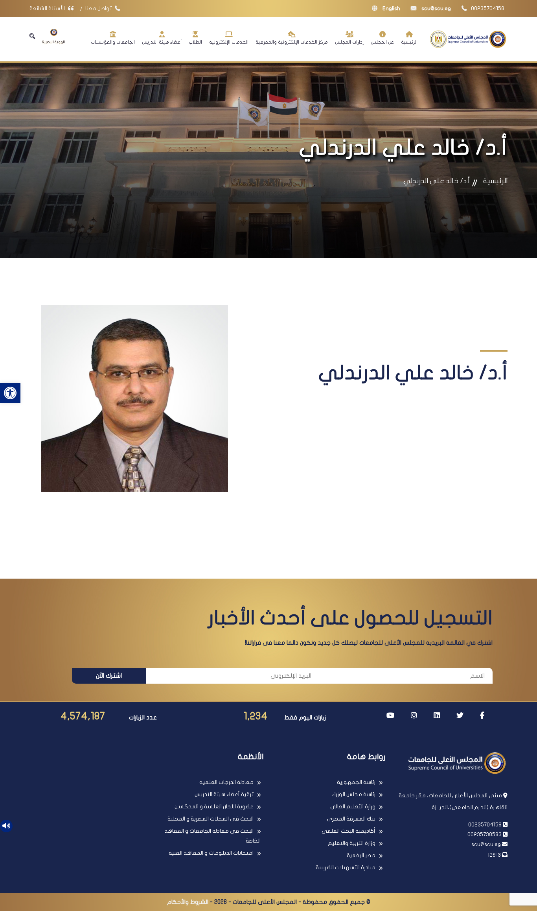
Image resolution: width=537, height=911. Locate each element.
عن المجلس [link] (382, 42)
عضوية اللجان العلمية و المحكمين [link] (214, 807)
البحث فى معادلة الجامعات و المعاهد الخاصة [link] (212, 836)
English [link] (390, 8)
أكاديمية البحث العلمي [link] (348, 831)
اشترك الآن (109, 676)
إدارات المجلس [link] (349, 42)
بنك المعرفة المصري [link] (351, 819)
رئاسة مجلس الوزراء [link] (353, 794)
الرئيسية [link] (409, 42)
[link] (10, 393)
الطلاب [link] (195, 42)
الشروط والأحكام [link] (187, 902)
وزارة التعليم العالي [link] (352, 807)
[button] (32, 36)
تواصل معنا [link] (99, 8)
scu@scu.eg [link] (435, 8)
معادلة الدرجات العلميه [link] (226, 782)
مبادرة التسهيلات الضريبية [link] (345, 867)
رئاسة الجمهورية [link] (356, 782)
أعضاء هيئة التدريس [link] (162, 42)
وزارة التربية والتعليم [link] (351, 843)
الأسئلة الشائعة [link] (47, 8)
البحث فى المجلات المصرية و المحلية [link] (210, 819)
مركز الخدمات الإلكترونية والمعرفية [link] (292, 42)
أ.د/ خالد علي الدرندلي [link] (436, 181)
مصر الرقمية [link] (361, 855)
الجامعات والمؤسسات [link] (113, 42)
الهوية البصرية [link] (53, 42)
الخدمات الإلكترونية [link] (228, 42)
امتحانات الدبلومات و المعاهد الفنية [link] (211, 853)
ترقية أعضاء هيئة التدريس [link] (224, 794)
